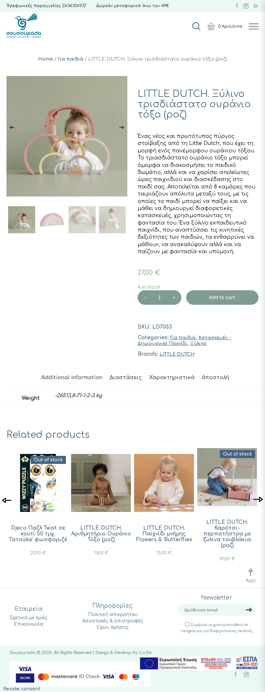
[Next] (258, 499)
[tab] (72, 377)
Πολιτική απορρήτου (113, 614)
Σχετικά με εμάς (29, 617)
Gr (256, 6)
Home (45, 59)
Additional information (71, 377)
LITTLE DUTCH (177, 354)
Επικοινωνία (28, 624)
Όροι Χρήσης (113, 627)
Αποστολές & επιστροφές (112, 621)
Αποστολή (215, 377)
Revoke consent (21, 689)
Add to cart (222, 297)
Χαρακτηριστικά (172, 377)
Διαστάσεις (126, 377)
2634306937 (74, 6)
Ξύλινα (198, 343)
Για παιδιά (70, 59)
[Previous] (7, 499)
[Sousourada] (23, 26)
